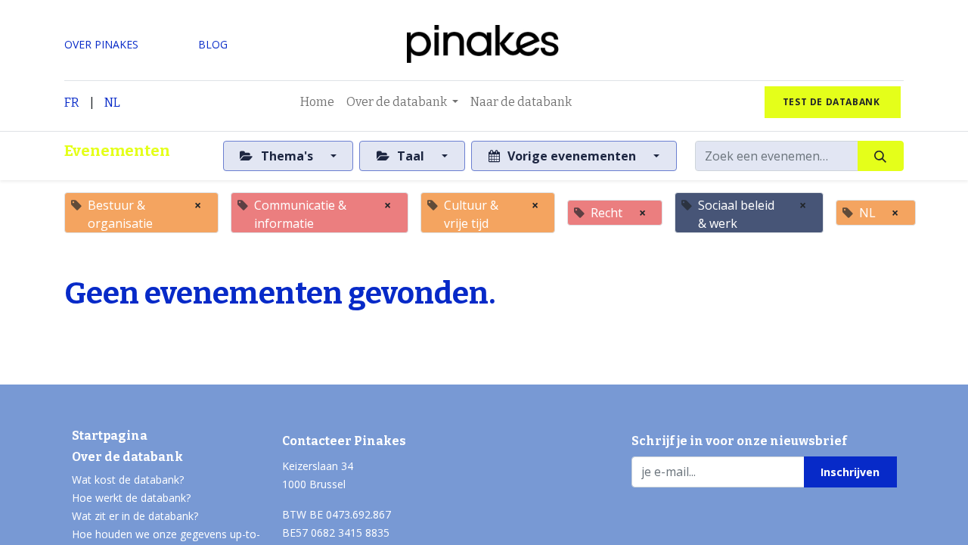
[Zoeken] (881, 156)
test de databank (833, 101)
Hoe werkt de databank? (131, 497)
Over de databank (127, 457)
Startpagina (109, 435)
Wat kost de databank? (128, 479)
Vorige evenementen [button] (571, 156)
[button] (850, 471)
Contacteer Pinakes (344, 441)
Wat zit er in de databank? (135, 516)
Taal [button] (410, 156)
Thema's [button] (287, 156)
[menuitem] (317, 102)
